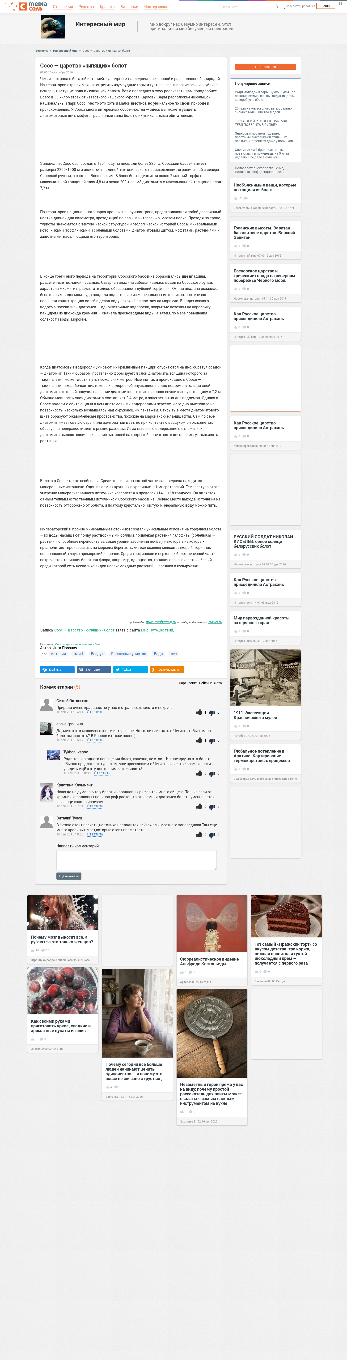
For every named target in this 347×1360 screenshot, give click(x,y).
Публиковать (69, 876)
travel (78, 653)
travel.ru (215, 621)
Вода (158, 653)
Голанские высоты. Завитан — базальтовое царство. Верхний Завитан (264, 232)
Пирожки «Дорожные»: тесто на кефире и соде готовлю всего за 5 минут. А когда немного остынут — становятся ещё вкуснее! (286, 1325)
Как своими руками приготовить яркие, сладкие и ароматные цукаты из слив (61, 1026)
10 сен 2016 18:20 (70, 834)
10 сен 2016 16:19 (70, 740)
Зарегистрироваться (300, 6)
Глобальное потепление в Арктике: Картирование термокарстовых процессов (262, 756)
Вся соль (41, 50)
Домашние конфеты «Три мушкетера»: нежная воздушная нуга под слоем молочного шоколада (281, 1236)
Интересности (243, 602)
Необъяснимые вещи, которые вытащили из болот (265, 187)
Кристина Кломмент (74, 784)
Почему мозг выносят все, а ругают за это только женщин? (62, 939)
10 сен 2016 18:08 (77, 773)
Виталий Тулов (69, 817)
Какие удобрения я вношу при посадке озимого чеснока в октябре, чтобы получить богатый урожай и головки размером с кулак (135, 1254)
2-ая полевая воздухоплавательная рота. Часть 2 (58, 1211)
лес (174, 653)
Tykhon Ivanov (75, 751)
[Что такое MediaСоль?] (340, 3)
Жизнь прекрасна (246, 446)
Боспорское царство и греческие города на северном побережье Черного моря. (264, 275)
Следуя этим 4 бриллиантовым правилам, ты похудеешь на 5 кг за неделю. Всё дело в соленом (262, 153)
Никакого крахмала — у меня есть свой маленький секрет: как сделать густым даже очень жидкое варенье (284, 1116)
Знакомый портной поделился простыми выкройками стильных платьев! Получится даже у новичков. (264, 137)
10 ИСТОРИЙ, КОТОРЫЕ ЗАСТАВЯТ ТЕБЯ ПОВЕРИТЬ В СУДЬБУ (262, 123)
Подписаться (265, 66)
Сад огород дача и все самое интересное (261, 778)
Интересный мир (100, 24)
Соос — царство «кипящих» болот (106, 50)
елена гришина (69, 723)
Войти (326, 6)
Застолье (261, 981)
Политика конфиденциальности (259, 171)
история (58, 653)
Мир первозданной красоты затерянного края (262, 620)
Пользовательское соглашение (259, 168)
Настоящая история (247, 298)
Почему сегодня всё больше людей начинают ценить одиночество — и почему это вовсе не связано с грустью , (134, 1071)
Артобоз (239, 735)
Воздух (97, 653)
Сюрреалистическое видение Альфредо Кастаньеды (209, 961)
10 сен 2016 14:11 (70, 712)
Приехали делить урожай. (206, 1298)
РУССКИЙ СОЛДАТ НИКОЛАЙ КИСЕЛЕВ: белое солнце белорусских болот (263, 541)
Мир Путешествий (157, 629)
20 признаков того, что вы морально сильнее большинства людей (263, 110)
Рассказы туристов (128, 653)
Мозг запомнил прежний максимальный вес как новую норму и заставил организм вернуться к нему (136, 1162)
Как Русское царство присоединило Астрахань (259, 316)
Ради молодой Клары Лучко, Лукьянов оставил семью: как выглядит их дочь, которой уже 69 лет (265, 96)
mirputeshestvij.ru (161, 621)
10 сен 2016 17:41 (70, 806)
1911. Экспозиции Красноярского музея (255, 715)
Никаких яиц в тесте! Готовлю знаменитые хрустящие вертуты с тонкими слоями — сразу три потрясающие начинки (61, 1114)
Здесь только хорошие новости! (255, 208)
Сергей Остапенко (72, 700)
